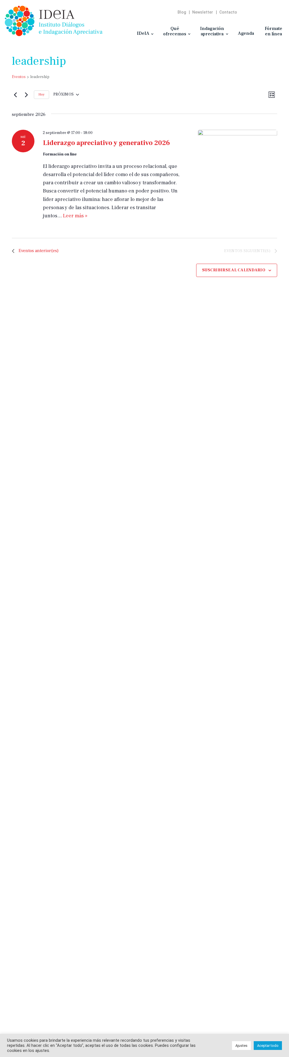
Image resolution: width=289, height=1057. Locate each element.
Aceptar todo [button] (268, 1045)
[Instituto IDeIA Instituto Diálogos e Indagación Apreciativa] (53, 21)
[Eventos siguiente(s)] (26, 94)
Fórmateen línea (273, 31)
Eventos (19, 76)
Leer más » (75, 216)
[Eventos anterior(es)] (15, 94)
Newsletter (202, 12)
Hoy (41, 94)
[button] (152, 34)
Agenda (246, 33)
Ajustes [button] (241, 1045)
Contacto (228, 12)
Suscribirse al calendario (233, 270)
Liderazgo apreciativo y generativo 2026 (106, 142)
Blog (182, 12)
